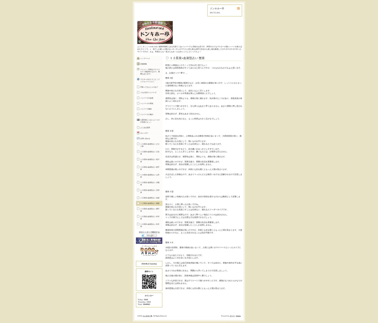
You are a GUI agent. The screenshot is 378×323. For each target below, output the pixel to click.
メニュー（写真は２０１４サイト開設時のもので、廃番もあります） (150, 72)
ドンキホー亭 (147, 316)
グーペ (232, 316)
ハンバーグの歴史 (146, 103)
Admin (238, 316)
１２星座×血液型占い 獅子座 (149, 210)
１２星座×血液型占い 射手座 (149, 168)
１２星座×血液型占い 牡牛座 (149, 225)
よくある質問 (145, 127)
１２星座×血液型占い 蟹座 (149, 203)
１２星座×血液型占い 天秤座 (149, 191)
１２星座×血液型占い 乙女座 (149, 153)
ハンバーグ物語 (146, 109)
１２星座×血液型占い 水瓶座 (149, 184)
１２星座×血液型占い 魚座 (149, 198)
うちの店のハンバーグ (148, 92)
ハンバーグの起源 (146, 98)
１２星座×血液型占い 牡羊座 (149, 218)
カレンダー (144, 133)
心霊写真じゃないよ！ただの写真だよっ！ (150, 121)
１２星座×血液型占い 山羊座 (149, 176)
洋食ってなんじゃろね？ (149, 87)
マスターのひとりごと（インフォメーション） (150, 80)
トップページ (145, 58)
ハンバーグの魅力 (146, 114)
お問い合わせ (145, 138)
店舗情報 (143, 64)
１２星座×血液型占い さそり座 (149, 145)
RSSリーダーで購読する (149, 232)
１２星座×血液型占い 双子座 (149, 160)
